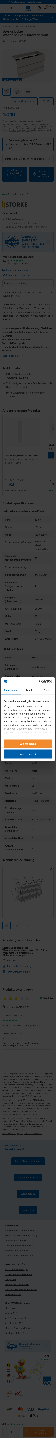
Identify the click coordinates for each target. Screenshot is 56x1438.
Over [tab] (46, 690)
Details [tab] (29, 690)
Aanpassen (26, 754)
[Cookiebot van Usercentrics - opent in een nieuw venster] (39, 681)
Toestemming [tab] (11, 690)
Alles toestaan (28, 743)
